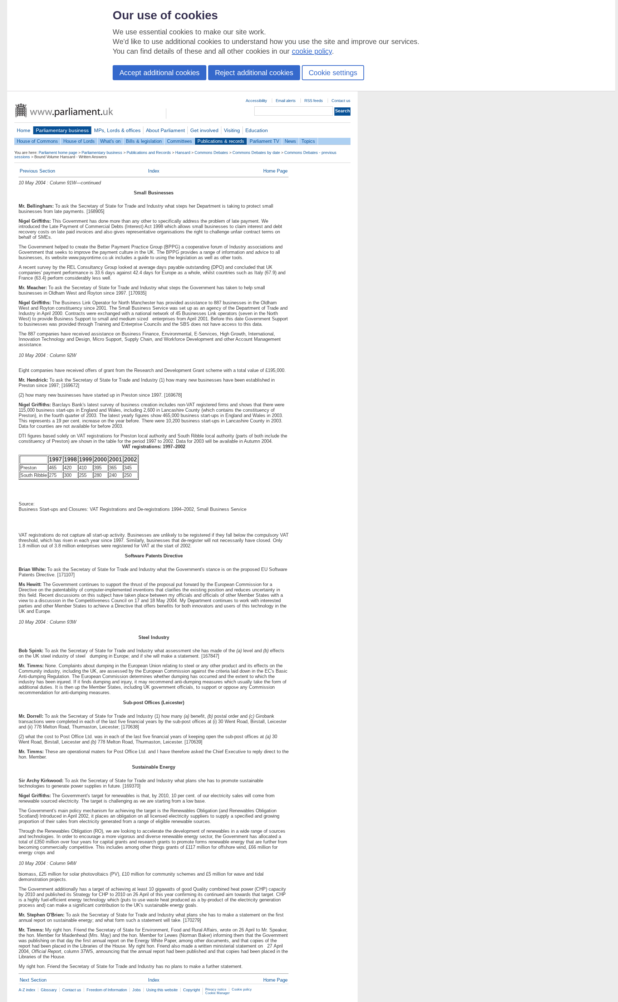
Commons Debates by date (256, 152)
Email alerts (286, 100)
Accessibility (256, 100)
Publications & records (220, 141)
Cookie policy (242, 989)
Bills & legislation (144, 141)
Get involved (204, 130)
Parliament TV (264, 141)
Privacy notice (215, 989)
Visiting (232, 130)
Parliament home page (58, 152)
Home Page (275, 171)
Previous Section (37, 171)
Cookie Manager (217, 993)
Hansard (182, 152)
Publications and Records (149, 152)
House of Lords (79, 141)
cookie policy (312, 51)
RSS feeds (313, 100)
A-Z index (27, 990)
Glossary (49, 990)
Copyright (191, 990)
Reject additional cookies (254, 73)
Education (256, 130)
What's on (110, 141)
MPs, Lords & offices (117, 130)
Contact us (341, 100)
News (290, 141)
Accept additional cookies (159, 73)
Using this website (162, 990)
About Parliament (165, 130)
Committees (179, 141)
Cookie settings (333, 73)
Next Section (33, 980)
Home (23, 130)
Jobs (136, 990)
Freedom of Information (107, 990)
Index (154, 171)
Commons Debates (211, 152)
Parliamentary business (62, 130)
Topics (308, 141)
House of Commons (37, 141)
